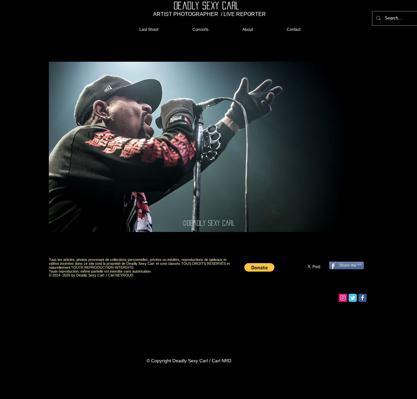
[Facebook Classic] (362, 298)
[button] (208, 147)
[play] (352, 246)
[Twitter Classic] (353, 298)
